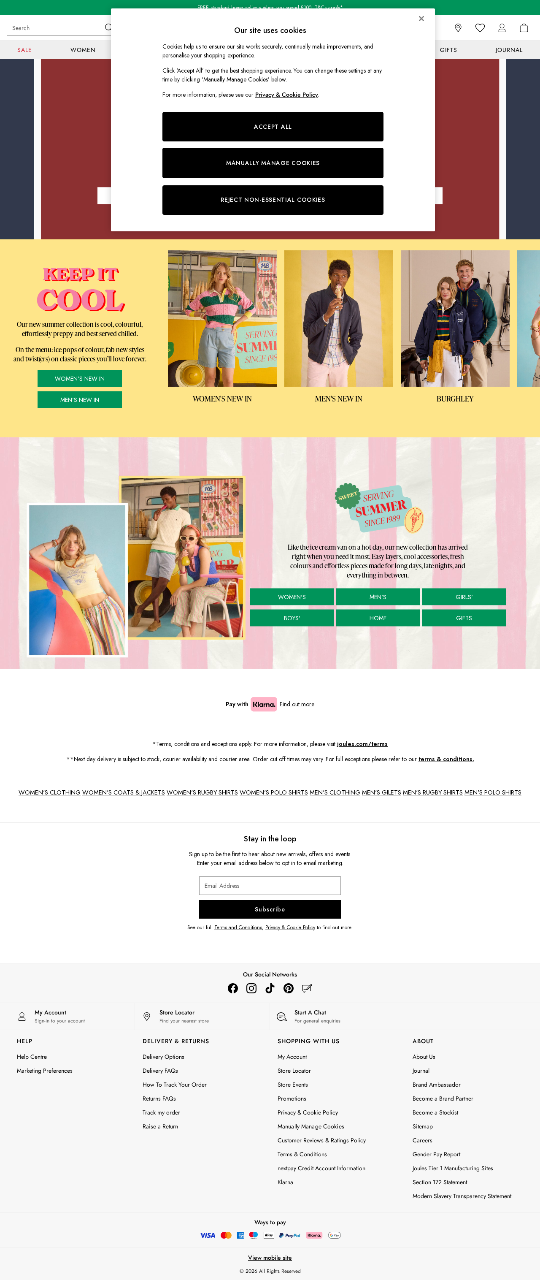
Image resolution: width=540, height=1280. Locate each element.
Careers (422, 1140)
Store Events (293, 1084)
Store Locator (294, 1070)
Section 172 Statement (440, 1182)
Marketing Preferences (45, 1070)
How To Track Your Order (175, 1084)
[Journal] (307, 988)
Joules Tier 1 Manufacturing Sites (453, 1168)
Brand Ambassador (437, 1084)
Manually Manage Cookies (311, 1126)
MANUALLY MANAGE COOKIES (273, 163)
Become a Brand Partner (443, 1098)
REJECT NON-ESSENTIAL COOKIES (273, 199)
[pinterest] (288, 988)
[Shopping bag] (524, 28)
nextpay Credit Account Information (321, 1168)
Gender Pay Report (436, 1154)
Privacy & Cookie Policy (290, 927)
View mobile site (270, 1257)
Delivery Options (163, 1056)
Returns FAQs (159, 1098)
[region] (273, 119)
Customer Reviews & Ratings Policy (322, 1140)
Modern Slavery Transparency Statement (462, 1196)
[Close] (421, 18)
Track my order (161, 1112)
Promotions (292, 1098)
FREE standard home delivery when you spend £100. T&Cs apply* (270, 7)
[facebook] (233, 988)
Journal (421, 1070)
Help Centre (32, 1056)
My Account (292, 1056)
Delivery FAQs (160, 1070)
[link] (502, 28)
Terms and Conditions (238, 927)
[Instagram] (251, 988)
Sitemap (423, 1126)
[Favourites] (480, 28)
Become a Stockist (435, 1112)
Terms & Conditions (302, 1154)
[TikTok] (270, 988)
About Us (424, 1056)
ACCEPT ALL (273, 126)
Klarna (285, 1182)
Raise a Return (160, 1126)
